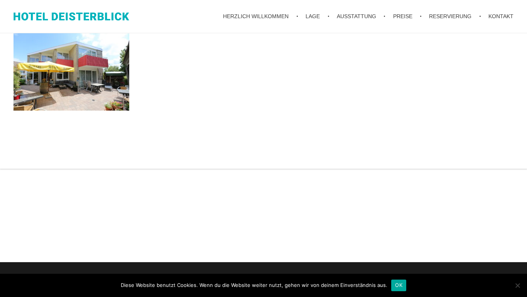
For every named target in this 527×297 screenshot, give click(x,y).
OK (398, 285)
